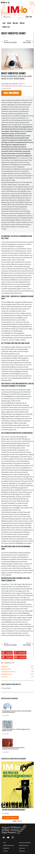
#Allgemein (4, 666)
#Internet (4, 676)
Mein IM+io (4, 3)
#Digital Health (6, 669)
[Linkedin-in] (4, 837)
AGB (4, 842)
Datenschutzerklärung (25, 842)
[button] (7, 653)
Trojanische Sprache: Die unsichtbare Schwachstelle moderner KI (13, 748)
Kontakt (22, 23)
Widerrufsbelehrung (8, 845)
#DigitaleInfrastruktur (8, 671)
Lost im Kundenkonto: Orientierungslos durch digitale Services (16, 729)
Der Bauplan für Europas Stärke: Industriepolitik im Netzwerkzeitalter (16, 711)
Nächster (20, 821)
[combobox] (13, 17)
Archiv (9, 23)
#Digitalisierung (6, 674)
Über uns (15, 23)
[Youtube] (8, 837)
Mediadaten (6, 848)
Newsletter (6, 27)
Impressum (22, 848)
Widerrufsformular (23, 845)
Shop (4, 23)
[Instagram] (13, 837)
